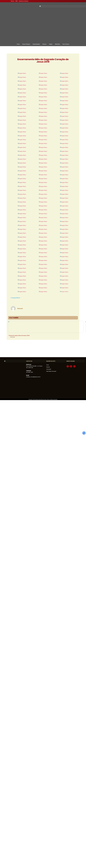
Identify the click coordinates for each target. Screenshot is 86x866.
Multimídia (57, 44)
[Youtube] (74, 366)
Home (18, 44)
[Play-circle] (74, 1)
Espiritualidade (36, 44)
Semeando (48, 369)
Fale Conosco (65, 44)
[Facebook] (71, 366)
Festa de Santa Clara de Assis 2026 (19, 335)
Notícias (44, 44)
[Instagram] (68, 366)
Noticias (48, 367)
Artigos (50, 44)
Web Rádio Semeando (51, 371)
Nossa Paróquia (26, 44)
